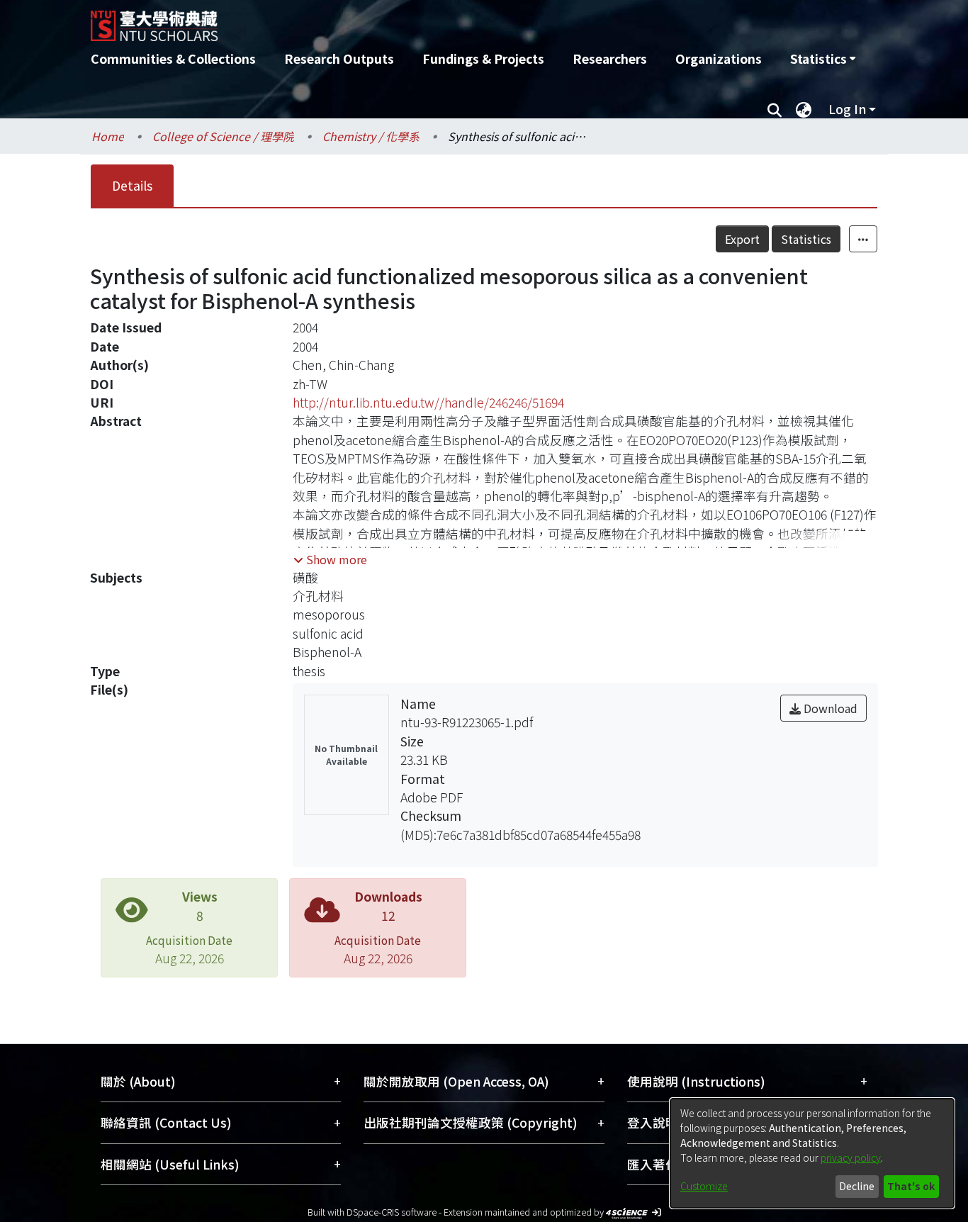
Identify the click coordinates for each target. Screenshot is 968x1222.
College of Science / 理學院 (223, 136)
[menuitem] (822, 59)
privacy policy (851, 1157)
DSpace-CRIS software (392, 1211)
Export (742, 238)
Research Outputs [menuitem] (339, 58)
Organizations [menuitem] (718, 58)
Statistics (806, 238)
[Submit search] (774, 109)
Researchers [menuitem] (610, 58)
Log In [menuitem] (847, 109)
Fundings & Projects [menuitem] (483, 58)
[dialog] (812, 1153)
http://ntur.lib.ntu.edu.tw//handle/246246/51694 (428, 402)
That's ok (911, 1186)
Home (107, 136)
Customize (704, 1186)
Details (132, 185)
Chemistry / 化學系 (371, 136)
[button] (330, 559)
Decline (856, 1186)
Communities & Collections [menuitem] (173, 58)
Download (829, 708)
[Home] (408, 20)
